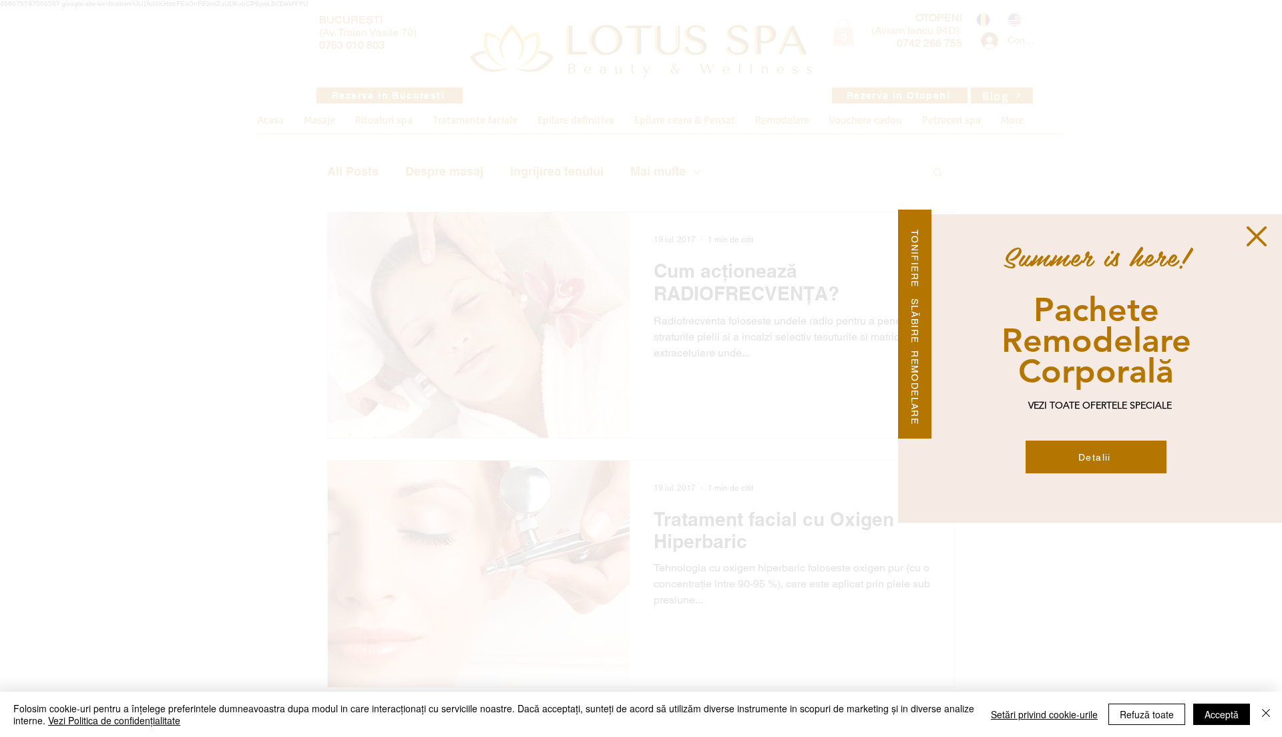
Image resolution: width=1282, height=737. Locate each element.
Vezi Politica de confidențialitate (114, 720)
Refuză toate (1147, 714)
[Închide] (1266, 714)
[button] (1257, 236)
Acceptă (1222, 714)
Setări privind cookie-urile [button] (1044, 714)
